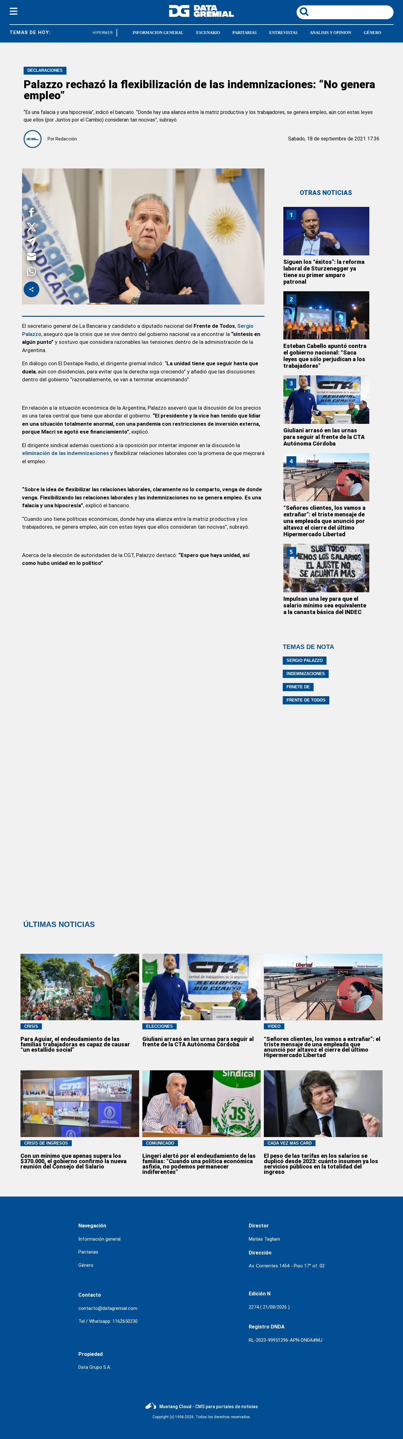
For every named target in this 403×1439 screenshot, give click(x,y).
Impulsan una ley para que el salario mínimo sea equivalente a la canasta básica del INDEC (324, 605)
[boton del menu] (13, 12)
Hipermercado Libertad (113, 33)
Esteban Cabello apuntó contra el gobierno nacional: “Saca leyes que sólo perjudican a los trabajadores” (324, 356)
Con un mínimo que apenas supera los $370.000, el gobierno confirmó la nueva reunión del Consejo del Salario (73, 1161)
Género (86, 1265)
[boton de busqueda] (304, 12)
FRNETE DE (298, 687)
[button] (31, 213)
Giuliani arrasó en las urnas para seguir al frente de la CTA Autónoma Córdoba (324, 437)
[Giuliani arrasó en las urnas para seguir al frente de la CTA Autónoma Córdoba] (326, 399)
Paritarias (88, 1252)
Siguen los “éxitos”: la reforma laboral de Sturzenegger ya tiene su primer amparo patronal (324, 272)
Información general (99, 1239)
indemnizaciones (306, 673)
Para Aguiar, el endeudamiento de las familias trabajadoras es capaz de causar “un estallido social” (75, 1044)
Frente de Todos (306, 700)
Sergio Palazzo (305, 660)
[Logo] (201, 15)
